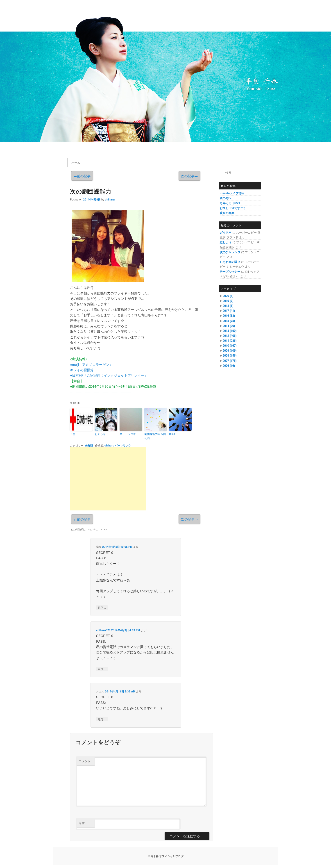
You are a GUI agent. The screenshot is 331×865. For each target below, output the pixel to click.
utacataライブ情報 (232, 193)
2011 (229, 340)
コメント (85, 761)
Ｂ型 (72, 434)
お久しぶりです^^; (232, 208)
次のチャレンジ (230, 252)
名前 (82, 823)
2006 (229, 365)
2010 (229, 345)
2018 (228, 305)
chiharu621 (103, 630)
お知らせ (100, 434)
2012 (229, 335)
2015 (229, 321)
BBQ (172, 434)
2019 (228, 300)
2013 (229, 330)
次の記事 (189, 175)
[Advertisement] (108, 478)
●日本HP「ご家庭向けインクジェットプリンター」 (109, 375)
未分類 (89, 445)
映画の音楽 (227, 213)
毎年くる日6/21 (230, 203)
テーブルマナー (230, 271)
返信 (102, 607)
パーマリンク (123, 445)
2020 (228, 296)
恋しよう (225, 242)
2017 (229, 310)
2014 (229, 325)
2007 (229, 360)
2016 (229, 315)
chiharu (110, 199)
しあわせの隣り (230, 262)
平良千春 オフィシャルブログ (166, 856)
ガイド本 (225, 232)
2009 (229, 350)
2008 (229, 355)
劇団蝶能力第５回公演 (155, 436)
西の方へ (225, 198)
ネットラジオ (128, 434)
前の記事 (82, 175)
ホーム (75, 162)
